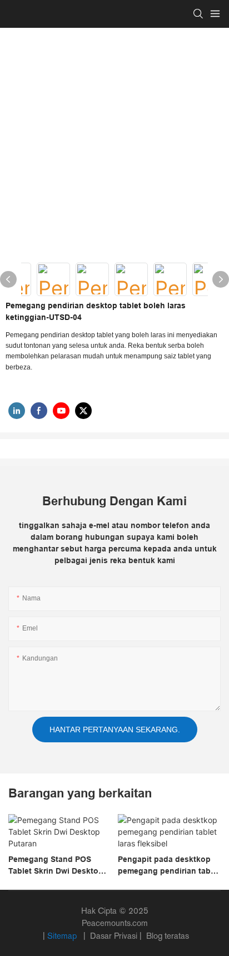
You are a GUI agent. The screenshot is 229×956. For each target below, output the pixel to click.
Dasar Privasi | (116, 935)
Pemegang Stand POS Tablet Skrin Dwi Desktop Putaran (55, 866)
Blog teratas (166, 935)
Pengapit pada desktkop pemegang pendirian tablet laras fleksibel (169, 866)
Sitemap (63, 935)
